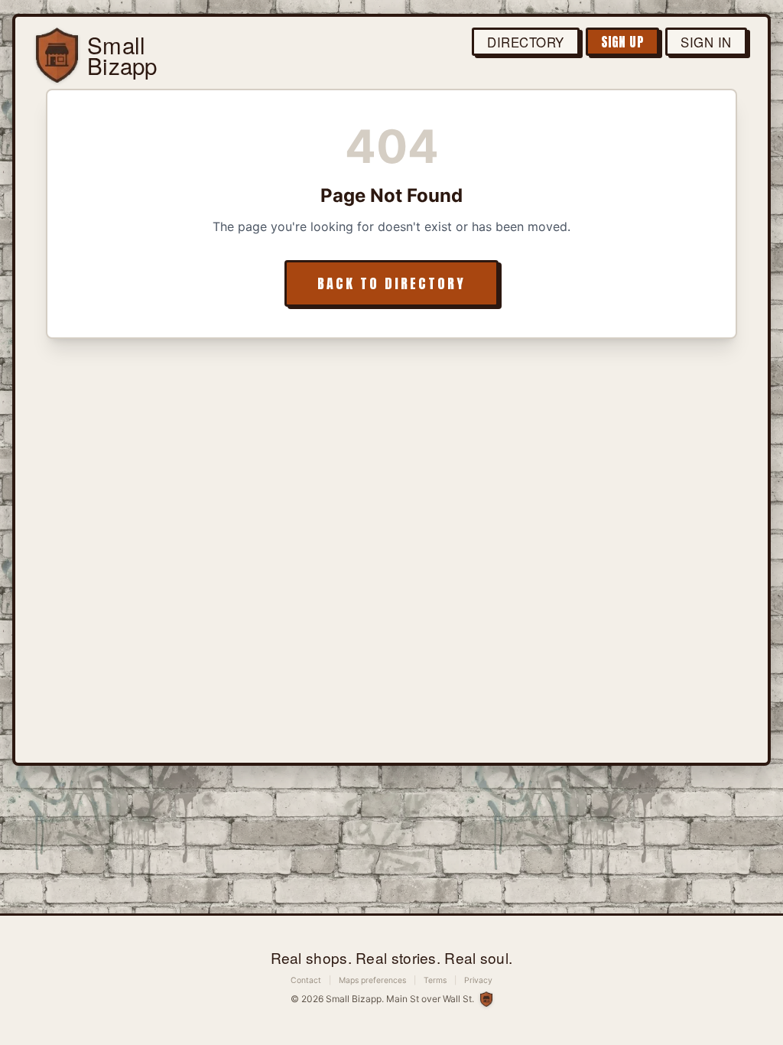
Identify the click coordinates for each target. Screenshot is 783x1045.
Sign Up (623, 42)
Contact (306, 980)
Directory (525, 42)
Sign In (706, 42)
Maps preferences (372, 980)
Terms (435, 980)
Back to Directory (391, 283)
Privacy (478, 980)
